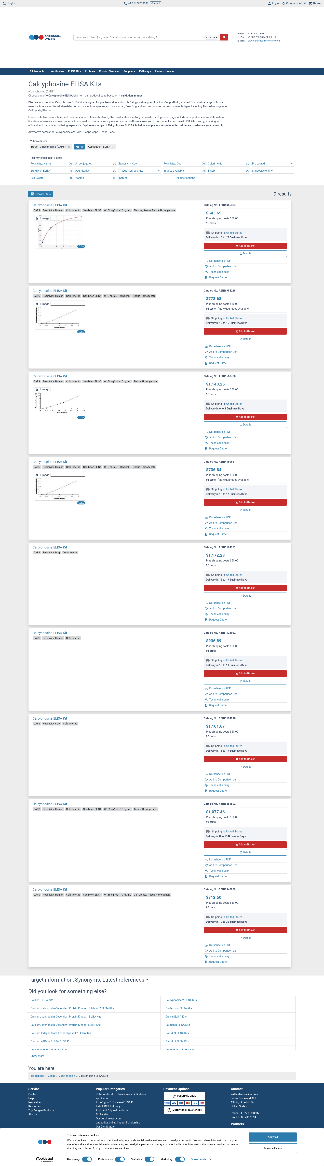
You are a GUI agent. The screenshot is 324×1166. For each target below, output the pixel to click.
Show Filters (43, 194)
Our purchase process (109, 1118)
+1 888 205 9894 (246, 1117)
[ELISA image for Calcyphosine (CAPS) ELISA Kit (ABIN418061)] (60, 488)
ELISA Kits (74, 71)
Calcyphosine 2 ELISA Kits (181, 1000)
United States (234, 232)
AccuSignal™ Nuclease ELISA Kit (115, 1102)
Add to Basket (247, 245)
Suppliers (129, 71)
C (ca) (51, 1075)
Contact (155, 3)
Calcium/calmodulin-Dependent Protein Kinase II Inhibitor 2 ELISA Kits (72, 1008)
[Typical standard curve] (60, 231)
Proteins (90, 71)
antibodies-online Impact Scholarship (118, 1122)
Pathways (145, 71)
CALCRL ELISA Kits (42, 1000)
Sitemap (33, 1114)
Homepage (37, 1075)
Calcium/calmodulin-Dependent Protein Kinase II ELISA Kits (66, 1016)
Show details (198, 1159)
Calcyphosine (67, 1075)
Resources (34, 1106)
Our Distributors (105, 1126)
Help (31, 1098)
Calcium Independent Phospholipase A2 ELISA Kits (61, 1033)
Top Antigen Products (41, 1110)
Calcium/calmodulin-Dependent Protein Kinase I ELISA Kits (66, 1024)
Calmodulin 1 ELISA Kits (180, 1049)
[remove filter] (69, 147)
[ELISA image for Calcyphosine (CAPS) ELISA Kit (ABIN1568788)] (60, 402)
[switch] (120, 1159)
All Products (37, 71)
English (11, 3)
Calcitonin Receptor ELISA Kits (49, 1049)
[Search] (224, 37)
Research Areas (164, 71)
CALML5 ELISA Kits (177, 1041)
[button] (36, 1056)
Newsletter (34, 1102)
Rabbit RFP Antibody (108, 1106)
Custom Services (109, 71)
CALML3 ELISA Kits (177, 1033)
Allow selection (273, 1148)
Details (247, 253)
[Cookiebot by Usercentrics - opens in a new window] (45, 1159)
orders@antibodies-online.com (264, 40)
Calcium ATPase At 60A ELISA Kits (51, 1041)
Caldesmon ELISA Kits (179, 1008)
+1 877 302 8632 (138, 3)
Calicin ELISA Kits (176, 1016)
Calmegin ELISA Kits (178, 1024)
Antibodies (57, 71)
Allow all (273, 1136)
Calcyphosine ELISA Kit (50, 205)
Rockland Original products (112, 1110)
